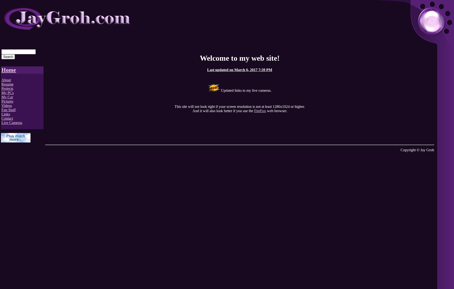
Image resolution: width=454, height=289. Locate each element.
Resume (7, 84)
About (6, 80)
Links (5, 114)
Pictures (7, 101)
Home (8, 70)
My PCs (7, 93)
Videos (6, 106)
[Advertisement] (20, 218)
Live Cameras (11, 123)
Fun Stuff (8, 110)
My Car (7, 97)
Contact (7, 118)
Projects (7, 89)
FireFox (260, 111)
